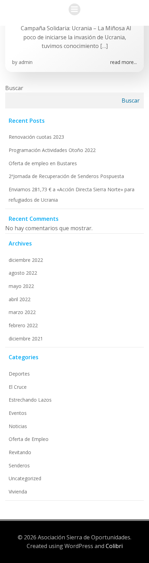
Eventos (18, 413)
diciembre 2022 (26, 260)
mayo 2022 (21, 286)
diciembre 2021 (26, 338)
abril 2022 (19, 299)
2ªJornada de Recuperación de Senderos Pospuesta (66, 176)
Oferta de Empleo (29, 439)
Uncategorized (25, 478)
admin (26, 62)
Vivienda (18, 491)
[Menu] (74, 9)
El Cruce (18, 387)
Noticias (18, 426)
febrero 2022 (23, 325)
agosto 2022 (23, 273)
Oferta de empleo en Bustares (43, 163)
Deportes (19, 373)
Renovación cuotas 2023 (36, 137)
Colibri (114, 546)
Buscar (14, 88)
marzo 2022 (22, 312)
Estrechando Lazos (30, 399)
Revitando (20, 452)
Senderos (19, 465)
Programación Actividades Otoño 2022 (52, 150)
